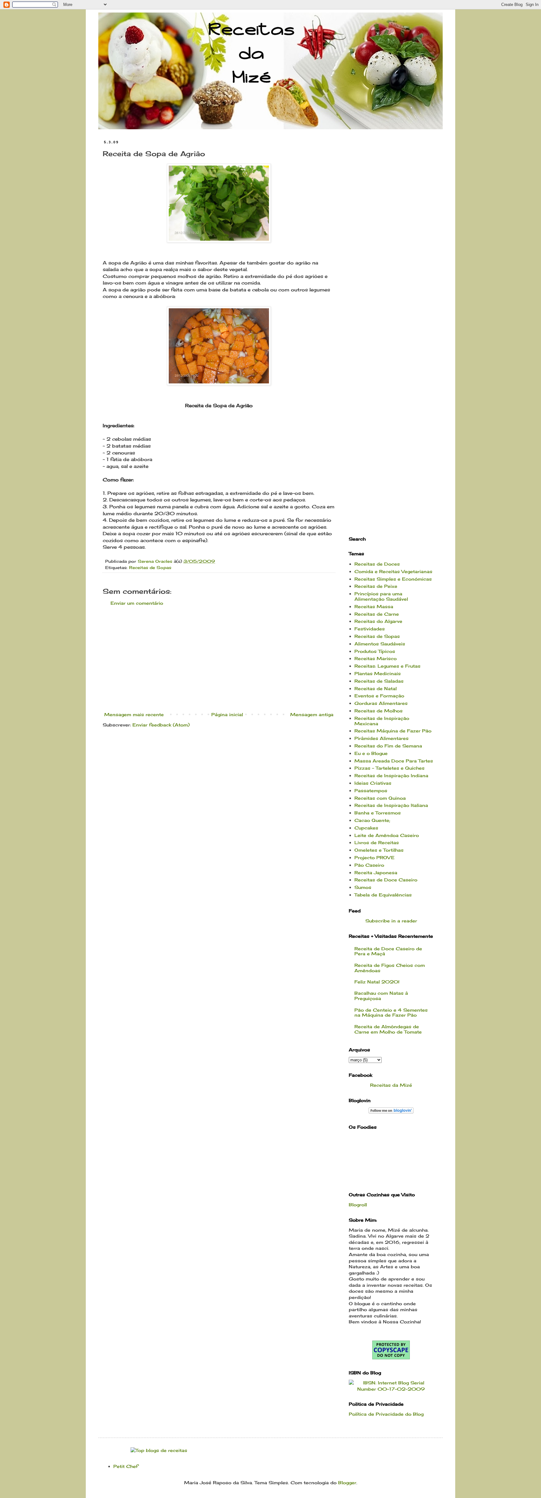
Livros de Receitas (376, 842)
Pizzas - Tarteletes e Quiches (389, 768)
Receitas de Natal (375, 688)
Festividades (369, 628)
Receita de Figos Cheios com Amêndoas (389, 967)
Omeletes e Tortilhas (379, 850)
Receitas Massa (373, 606)
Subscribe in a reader (391, 920)
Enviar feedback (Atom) (161, 724)
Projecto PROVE (374, 857)
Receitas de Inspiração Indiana (391, 775)
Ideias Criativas (372, 783)
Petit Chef (125, 1466)
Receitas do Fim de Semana (388, 745)
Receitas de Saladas (379, 681)
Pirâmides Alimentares (381, 738)
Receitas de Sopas (150, 567)
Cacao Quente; (372, 820)
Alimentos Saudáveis (379, 643)
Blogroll (358, 1204)
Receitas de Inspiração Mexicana (381, 721)
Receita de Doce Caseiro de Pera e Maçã (388, 951)
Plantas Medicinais (377, 673)
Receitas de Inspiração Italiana (391, 805)
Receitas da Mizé (391, 1085)
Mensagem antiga (311, 714)
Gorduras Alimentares (381, 703)
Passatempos (370, 790)
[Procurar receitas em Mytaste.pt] (159, 1450)
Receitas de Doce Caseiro (385, 879)
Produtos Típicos (374, 651)
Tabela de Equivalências (383, 894)
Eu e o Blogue (371, 753)
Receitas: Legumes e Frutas (387, 666)
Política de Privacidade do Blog (386, 1414)
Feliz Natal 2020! (376, 981)
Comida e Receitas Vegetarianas (393, 571)
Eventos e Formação (379, 695)
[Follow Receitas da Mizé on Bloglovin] (391, 1112)
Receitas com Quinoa (380, 798)
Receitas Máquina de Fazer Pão (392, 730)
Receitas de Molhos (378, 710)
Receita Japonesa (375, 872)
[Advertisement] (219, 659)
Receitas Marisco (375, 658)
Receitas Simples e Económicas (393, 579)
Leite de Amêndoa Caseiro (386, 835)
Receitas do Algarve (378, 621)
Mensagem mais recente (134, 714)
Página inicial (227, 714)
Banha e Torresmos (377, 812)
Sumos (362, 887)
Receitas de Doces (377, 564)
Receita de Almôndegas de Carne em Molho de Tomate (388, 1029)
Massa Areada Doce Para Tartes (393, 760)
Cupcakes (366, 827)
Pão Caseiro (369, 865)
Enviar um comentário (137, 603)
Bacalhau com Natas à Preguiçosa (381, 995)
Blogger (347, 1482)
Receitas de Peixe (375, 586)
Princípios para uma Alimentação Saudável (381, 596)
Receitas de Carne (376, 614)
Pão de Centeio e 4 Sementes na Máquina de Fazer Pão (391, 1012)
